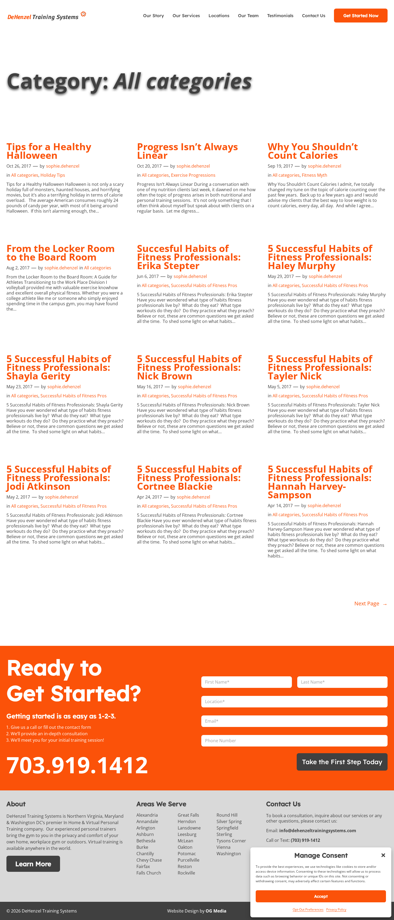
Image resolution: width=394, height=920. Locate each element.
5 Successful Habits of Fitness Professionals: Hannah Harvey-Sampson (320, 482)
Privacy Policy (336, 909)
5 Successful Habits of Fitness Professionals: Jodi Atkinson (58, 478)
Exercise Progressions (193, 175)
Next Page (371, 603)
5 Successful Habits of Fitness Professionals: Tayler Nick (320, 367)
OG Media (216, 911)
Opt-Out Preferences (308, 909)
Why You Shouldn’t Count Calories (313, 151)
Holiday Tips (52, 175)
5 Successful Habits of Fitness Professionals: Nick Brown (189, 367)
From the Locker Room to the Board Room (60, 252)
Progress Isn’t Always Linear (187, 151)
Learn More (33, 864)
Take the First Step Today (342, 762)
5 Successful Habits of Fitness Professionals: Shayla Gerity (58, 367)
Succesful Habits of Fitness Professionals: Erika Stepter (189, 257)
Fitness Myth (314, 175)
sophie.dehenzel (62, 166)
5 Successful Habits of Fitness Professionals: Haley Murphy (320, 257)
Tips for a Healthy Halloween (48, 151)
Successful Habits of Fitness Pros (204, 285)
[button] (383, 855)
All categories (24, 175)
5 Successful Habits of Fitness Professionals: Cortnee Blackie (189, 478)
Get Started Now (360, 15)
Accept (321, 896)
